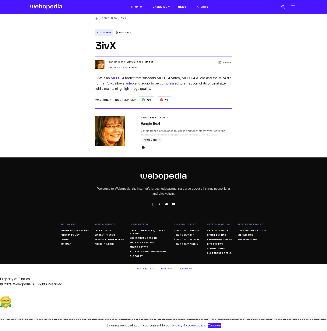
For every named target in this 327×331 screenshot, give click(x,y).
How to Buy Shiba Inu (187, 239)
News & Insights (105, 224)
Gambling (160, 6)
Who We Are (68, 224)
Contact (66, 239)
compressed (169, 83)
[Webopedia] (46, 6)
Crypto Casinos (217, 230)
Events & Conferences (109, 239)
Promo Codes (216, 248)
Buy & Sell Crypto (186, 224)
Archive (202, 6)
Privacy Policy (70, 234)
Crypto (136, 6)
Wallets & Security (143, 242)
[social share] (152, 204)
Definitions (245, 234)
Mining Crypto (139, 247)
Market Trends (105, 234)
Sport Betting (216, 234)
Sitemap (66, 244)
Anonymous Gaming (219, 239)
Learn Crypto (139, 224)
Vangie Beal (130, 67)
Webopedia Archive (250, 224)
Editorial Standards (75, 230)
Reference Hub (247, 239)
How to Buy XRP (184, 234)
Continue (214, 325)
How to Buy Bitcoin (186, 230)
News (182, 6)
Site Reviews (215, 244)
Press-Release (104, 244)
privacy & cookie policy (188, 325)
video (129, 83)
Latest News (103, 230)
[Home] (96, 18)
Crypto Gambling (218, 224)
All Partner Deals (219, 253)
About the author (153, 117)
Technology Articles (252, 230)
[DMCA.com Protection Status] (5, 298)
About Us (186, 268)
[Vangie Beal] (99, 61)
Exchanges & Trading (143, 237)
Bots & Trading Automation (148, 251)
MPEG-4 (117, 78)
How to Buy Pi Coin (186, 244)
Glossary (136, 256)
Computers (109, 18)
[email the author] (143, 147)
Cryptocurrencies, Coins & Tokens (147, 232)
